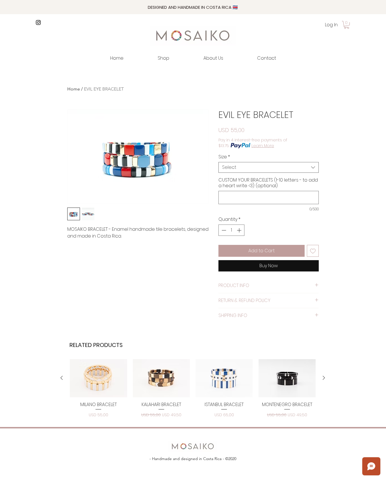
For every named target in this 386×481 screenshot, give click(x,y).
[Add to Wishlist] (313, 251)
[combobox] (268, 167)
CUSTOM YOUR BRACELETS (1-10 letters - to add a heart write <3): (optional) (268, 183)
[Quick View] (98, 378)
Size (224, 157)
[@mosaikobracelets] (38, 22)
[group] (192, 389)
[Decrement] (223, 230)
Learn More (262, 145)
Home (73, 89)
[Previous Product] (61, 377)
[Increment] (240, 230)
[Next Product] (323, 377)
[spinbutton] (231, 230)
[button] (346, 25)
